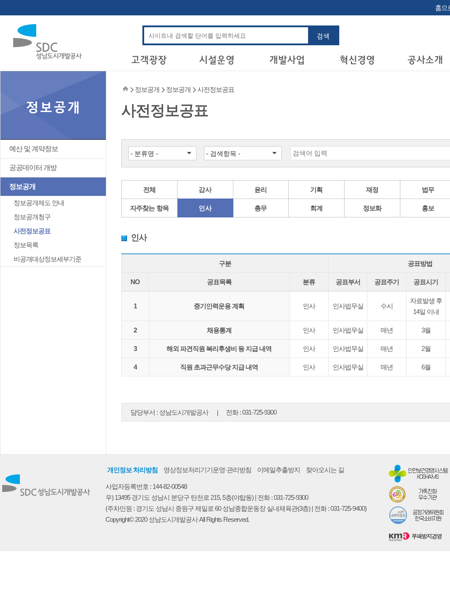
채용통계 (219, 330)
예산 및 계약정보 (33, 148)
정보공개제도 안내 (39, 202)
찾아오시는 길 (325, 469)
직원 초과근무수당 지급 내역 (219, 367)
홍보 (428, 208)
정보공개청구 (32, 216)
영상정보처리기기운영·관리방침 (207, 469)
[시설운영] (218, 63)
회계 (316, 208)
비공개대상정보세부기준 (47, 259)
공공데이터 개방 (33, 167)
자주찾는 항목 (149, 208)
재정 (372, 189)
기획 (316, 189)
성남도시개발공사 (183, 412)
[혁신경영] (357, 63)
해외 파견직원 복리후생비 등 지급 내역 (219, 348)
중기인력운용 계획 (219, 306)
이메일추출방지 (278, 469)
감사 (205, 189)
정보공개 (22, 186)
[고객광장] (149, 63)
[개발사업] (287, 63)
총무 (260, 208)
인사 (205, 208)
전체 (149, 189)
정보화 (372, 208)
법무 (428, 189)
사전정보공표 (32, 231)
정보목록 (26, 245)
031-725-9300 (259, 412)
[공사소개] (426, 63)
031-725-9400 (347, 508)
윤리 (260, 189)
